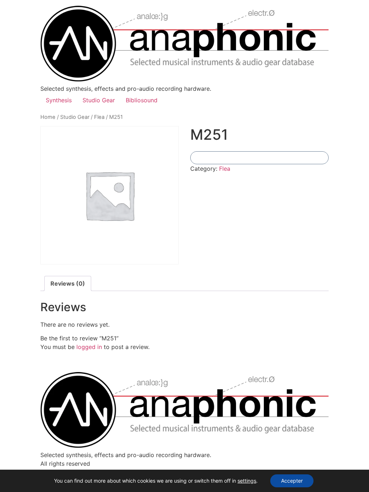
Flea (99, 117)
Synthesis (59, 100)
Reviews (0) (67, 283)
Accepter (292, 481)
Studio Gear (99, 100)
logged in (89, 346)
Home (47, 117)
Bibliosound (141, 100)
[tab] (67, 283)
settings (246, 481)
